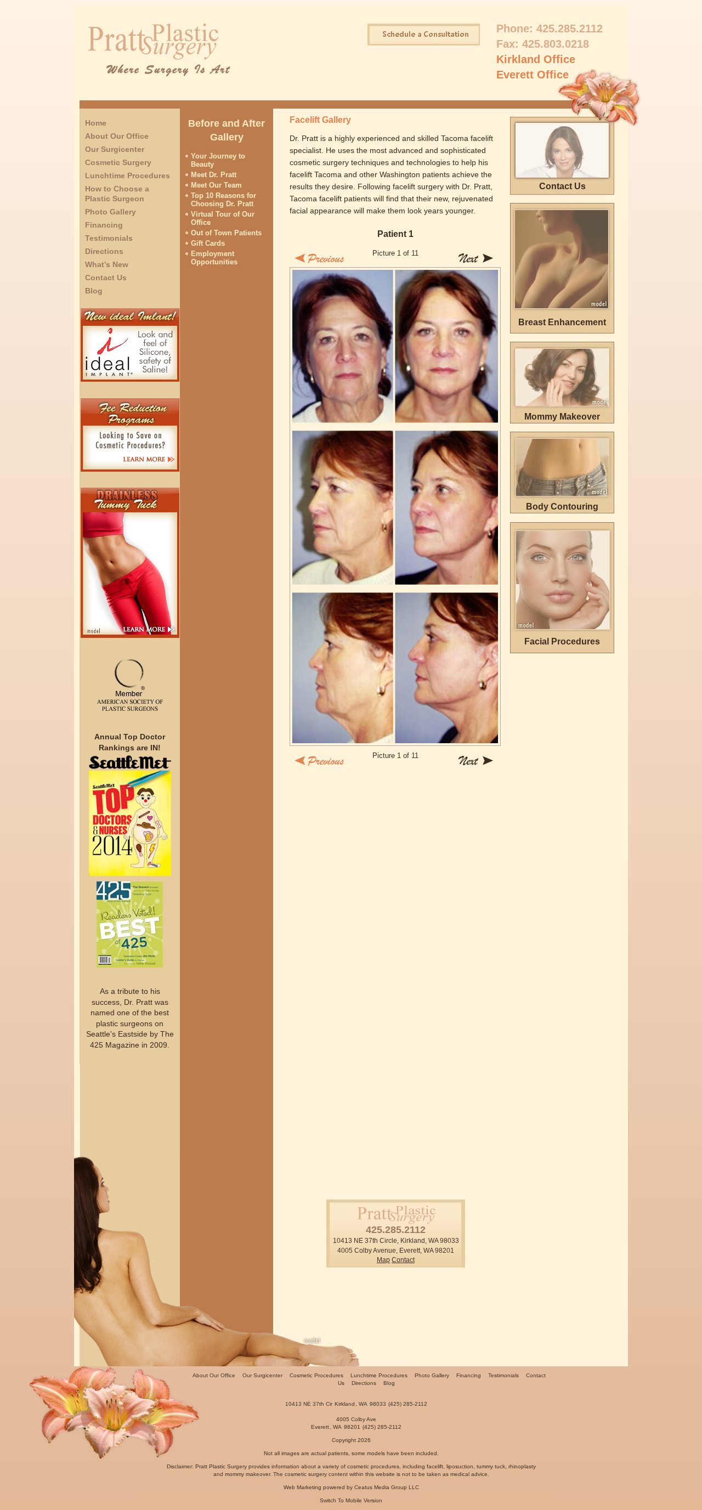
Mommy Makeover (562, 416)
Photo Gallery (110, 211)
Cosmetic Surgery (118, 162)
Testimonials (109, 238)
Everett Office (532, 75)
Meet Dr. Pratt (213, 175)
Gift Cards (208, 243)
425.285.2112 (569, 28)
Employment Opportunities (214, 258)
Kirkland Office (535, 59)
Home (95, 122)
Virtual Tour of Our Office (222, 218)
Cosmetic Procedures (316, 1375)
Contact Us (106, 277)
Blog (94, 290)
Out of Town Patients (226, 233)
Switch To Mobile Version (351, 1500)
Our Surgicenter (114, 149)
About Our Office (117, 136)
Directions (104, 251)
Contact (403, 1260)
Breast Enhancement (562, 322)
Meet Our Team (216, 185)
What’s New (106, 264)
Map (383, 1260)
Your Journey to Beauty (218, 160)
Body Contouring (562, 506)
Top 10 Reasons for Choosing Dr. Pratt (223, 199)
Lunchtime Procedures (127, 175)
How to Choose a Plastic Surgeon (117, 193)
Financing (104, 224)
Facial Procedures (562, 641)
